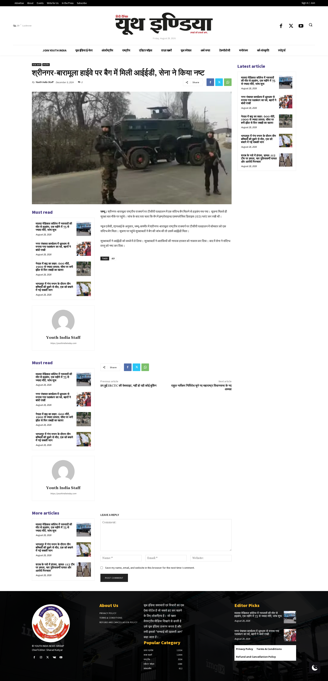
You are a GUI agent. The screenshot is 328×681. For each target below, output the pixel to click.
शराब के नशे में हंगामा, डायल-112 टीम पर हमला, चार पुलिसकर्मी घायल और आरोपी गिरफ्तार (55, 568)
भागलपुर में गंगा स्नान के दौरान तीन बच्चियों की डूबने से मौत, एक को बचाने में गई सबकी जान (54, 287)
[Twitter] (291, 26)
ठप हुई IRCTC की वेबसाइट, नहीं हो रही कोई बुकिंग (128, 386)
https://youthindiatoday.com (63, 343)
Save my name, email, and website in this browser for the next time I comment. (150, 567)
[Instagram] (41, 657)
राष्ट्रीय (46, 64)
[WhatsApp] (228, 82)
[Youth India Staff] (63, 321)
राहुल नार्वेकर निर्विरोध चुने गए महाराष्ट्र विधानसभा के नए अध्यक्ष (201, 387)
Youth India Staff (44, 82)
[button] (310, 24)
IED (113, 258)
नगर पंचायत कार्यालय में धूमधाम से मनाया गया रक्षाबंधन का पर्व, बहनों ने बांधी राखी (53, 247)
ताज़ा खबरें (37, 64)
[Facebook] (281, 26)
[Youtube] (301, 26)
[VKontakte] (54, 657)
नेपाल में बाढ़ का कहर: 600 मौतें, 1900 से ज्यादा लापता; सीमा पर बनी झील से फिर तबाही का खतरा (54, 267)
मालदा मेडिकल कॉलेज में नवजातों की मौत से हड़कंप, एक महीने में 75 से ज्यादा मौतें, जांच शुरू (54, 227)
